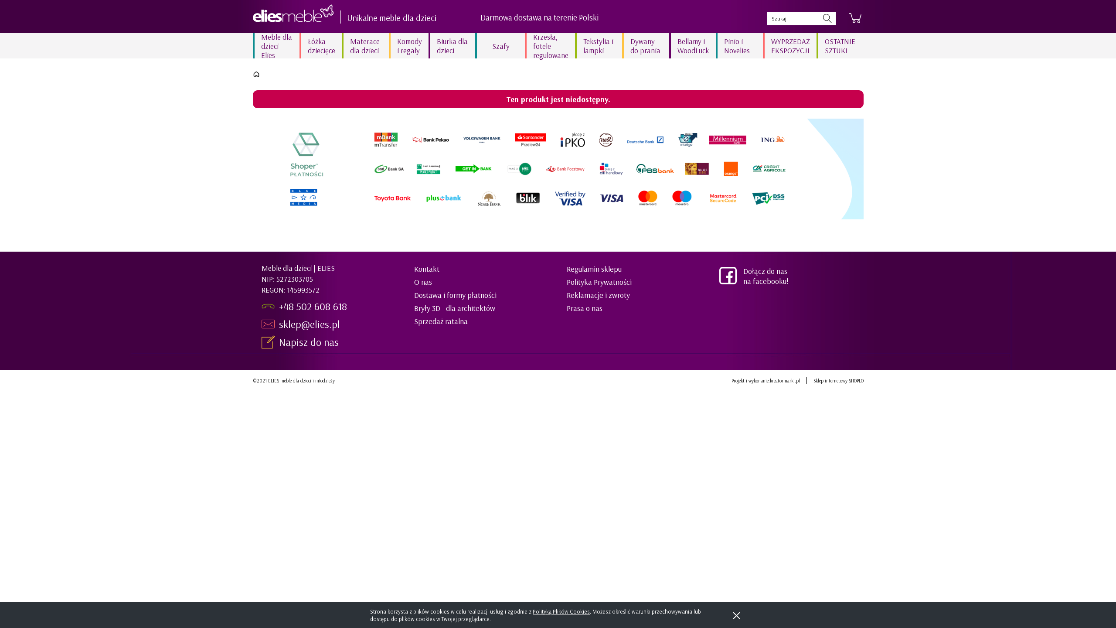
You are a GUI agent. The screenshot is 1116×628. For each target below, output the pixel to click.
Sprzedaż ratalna (441, 321)
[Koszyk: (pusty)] (855, 18)
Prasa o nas (584, 308)
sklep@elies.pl (309, 324)
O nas (423, 282)
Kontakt (426, 269)
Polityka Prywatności (599, 282)
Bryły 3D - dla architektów (454, 308)
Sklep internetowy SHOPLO (838, 381)
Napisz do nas (310, 342)
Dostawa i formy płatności (455, 295)
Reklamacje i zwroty (598, 295)
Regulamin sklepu (594, 269)
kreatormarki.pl (785, 381)
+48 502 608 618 (313, 306)
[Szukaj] (827, 18)
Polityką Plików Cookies (561, 611)
